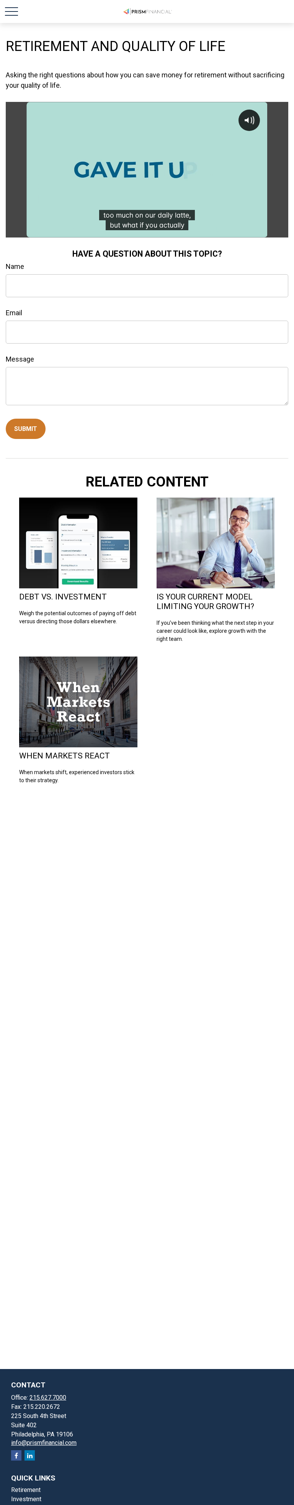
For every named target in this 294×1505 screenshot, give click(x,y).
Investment (26, 1499)
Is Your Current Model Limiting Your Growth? (205, 601)
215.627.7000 (47, 1397)
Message (20, 359)
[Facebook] (16, 1455)
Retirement (26, 1490)
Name (15, 266)
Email (14, 313)
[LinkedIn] (29, 1455)
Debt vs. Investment (63, 596)
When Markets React (64, 755)
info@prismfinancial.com (44, 1442)
